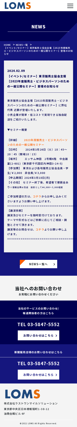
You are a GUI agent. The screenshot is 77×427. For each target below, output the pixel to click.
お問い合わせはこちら (38, 335)
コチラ (37, 196)
